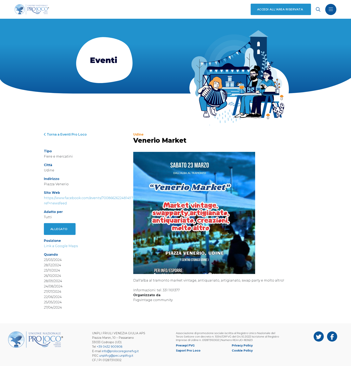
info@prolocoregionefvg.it (120, 351)
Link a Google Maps (61, 246)
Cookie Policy (242, 350)
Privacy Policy (242, 345)
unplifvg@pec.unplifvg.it (116, 355)
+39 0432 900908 (109, 346)
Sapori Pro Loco (188, 350)
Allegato (58, 229)
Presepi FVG (185, 345)
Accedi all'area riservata (280, 9)
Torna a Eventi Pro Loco (66, 134)
